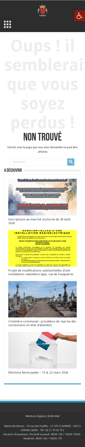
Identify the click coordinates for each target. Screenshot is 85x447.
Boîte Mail (53, 416)
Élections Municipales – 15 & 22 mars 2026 (38, 372)
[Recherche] (70, 162)
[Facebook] (40, 421)
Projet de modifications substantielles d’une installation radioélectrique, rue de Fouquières (40, 272)
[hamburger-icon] (6, 24)
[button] (79, 15)
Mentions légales (36, 416)
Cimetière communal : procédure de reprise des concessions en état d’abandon (42, 323)
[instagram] (45, 421)
